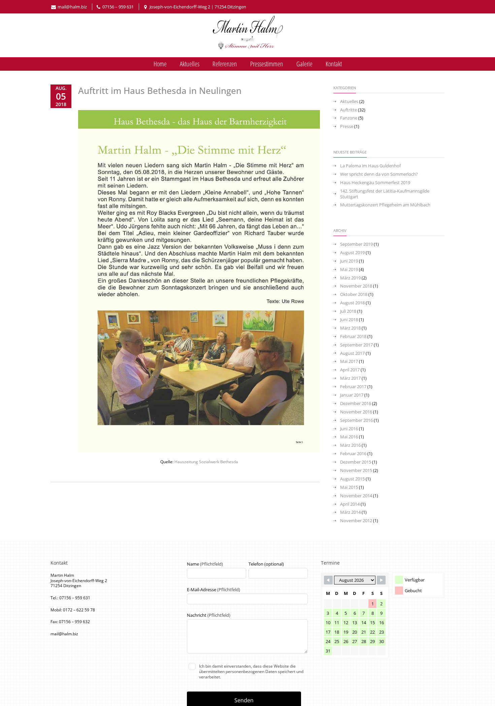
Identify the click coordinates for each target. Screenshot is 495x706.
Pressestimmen (266, 63)
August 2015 (352, 479)
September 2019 (356, 244)
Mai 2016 (349, 437)
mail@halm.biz (72, 7)
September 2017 (356, 345)
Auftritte (348, 110)
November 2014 (356, 496)
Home (160, 63)
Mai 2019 (349, 269)
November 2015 (356, 470)
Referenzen (224, 63)
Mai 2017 (349, 361)
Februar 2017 (353, 387)
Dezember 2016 (355, 403)
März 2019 (350, 278)
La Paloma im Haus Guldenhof (370, 166)
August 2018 (352, 303)
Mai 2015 (349, 487)
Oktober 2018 (353, 294)
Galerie (304, 63)
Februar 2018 (353, 336)
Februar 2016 (353, 454)
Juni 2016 (349, 429)
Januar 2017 (351, 395)
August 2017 (352, 353)
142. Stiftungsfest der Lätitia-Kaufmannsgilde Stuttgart (384, 194)
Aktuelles (189, 63)
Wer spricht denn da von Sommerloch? (379, 174)
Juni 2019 (349, 261)
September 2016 (356, 420)
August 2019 (352, 253)
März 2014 (350, 512)
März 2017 (350, 378)
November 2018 (356, 286)
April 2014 (350, 504)
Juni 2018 (349, 320)
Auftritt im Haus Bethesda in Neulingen (159, 91)
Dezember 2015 (355, 462)
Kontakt (334, 63)
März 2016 (350, 445)
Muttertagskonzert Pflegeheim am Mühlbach (385, 205)
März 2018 (350, 328)
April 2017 (350, 370)
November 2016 (356, 412)
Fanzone (348, 118)
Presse (346, 126)
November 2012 (356, 521)
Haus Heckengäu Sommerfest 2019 (375, 183)
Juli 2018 (348, 311)
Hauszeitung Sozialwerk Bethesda (206, 462)
